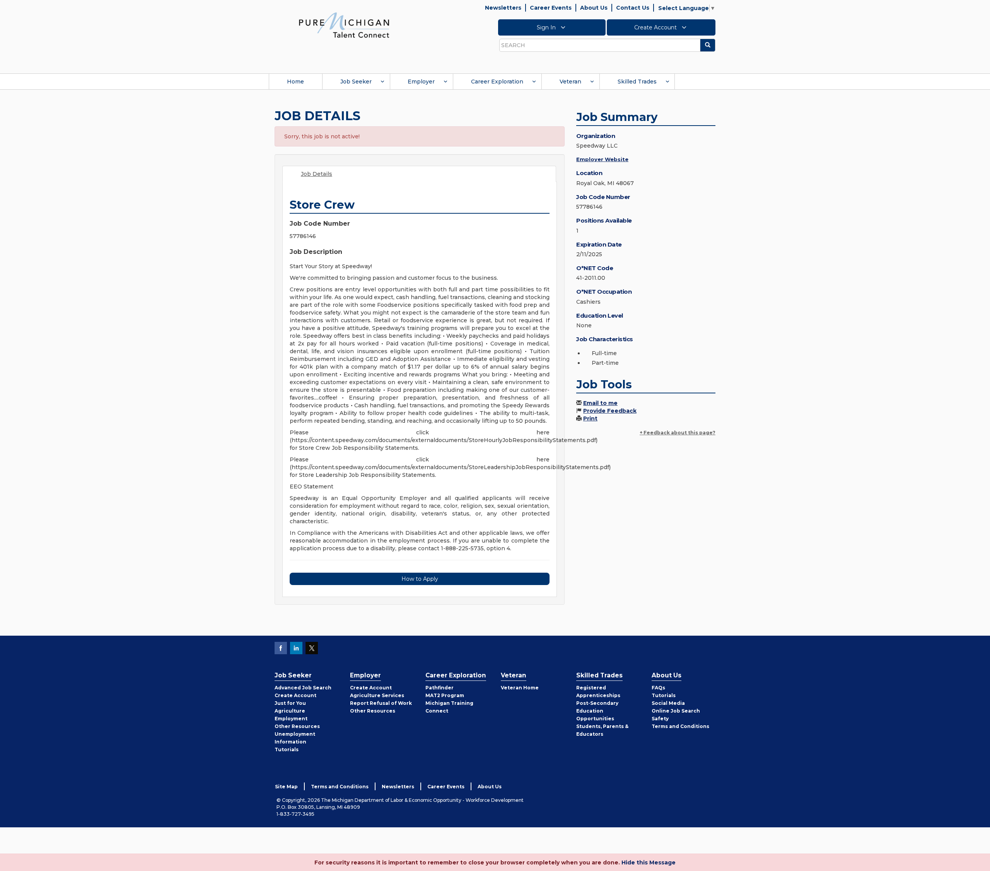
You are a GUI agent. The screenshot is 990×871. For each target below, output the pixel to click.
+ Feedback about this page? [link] (677, 433)
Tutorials (287, 749)
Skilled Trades (637, 81)
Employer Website (602, 159)
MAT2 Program (444, 695)
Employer (421, 81)
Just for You (290, 703)
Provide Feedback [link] (610, 410)
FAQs (658, 688)
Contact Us (632, 7)
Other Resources (297, 726)
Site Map (286, 786)
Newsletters (503, 7)
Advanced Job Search (303, 688)
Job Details (316, 173)
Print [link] (590, 418)
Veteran (570, 81)
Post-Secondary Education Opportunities (597, 710)
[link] (344, 24)
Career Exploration (497, 81)
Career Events (551, 7)
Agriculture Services (377, 695)
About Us (594, 7)
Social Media (668, 703)
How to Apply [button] (419, 578)
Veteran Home (520, 688)
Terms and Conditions (680, 726)
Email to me (600, 403)
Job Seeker (356, 81)
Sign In (547, 27)
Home (295, 81)
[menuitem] (295, 81)
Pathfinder (439, 688)
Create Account (656, 27)
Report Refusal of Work (381, 703)
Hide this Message (648, 862)
